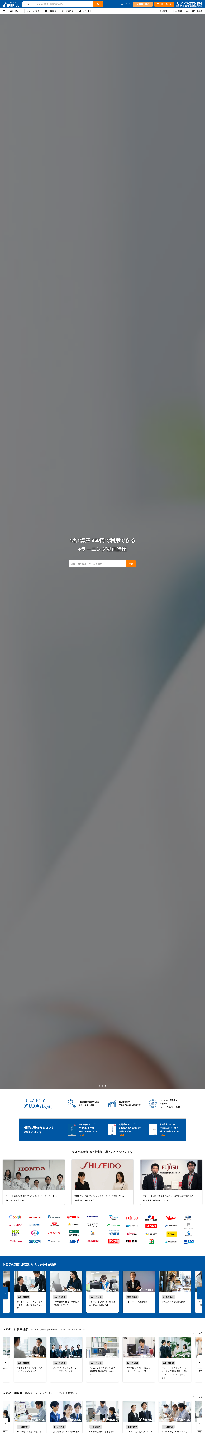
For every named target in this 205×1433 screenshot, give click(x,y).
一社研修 (34, 11)
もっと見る (197, 1333)
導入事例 (163, 11)
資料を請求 (143, 4)
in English (86, 11)
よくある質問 (176, 11)
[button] (99, 1086)
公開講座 (51, 11)
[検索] (98, 4)
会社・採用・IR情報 (194, 11)
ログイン (125, 4)
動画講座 (68, 11)
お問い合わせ (165, 4)
